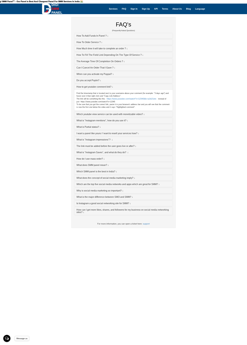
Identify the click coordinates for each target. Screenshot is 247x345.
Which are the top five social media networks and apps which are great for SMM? (117, 184)
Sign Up (146, 9)
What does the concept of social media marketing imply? (104, 178)
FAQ (124, 9)
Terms (165, 9)
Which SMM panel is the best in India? (95, 171)
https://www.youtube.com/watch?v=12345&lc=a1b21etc (131, 99)
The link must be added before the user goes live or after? (105, 146)
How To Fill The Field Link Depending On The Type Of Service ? (109, 55)
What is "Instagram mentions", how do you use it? (101, 120)
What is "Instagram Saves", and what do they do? (101, 152)
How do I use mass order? (89, 159)
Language (200, 9)
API (156, 9)
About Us (177, 9)
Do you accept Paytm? (87, 80)
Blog (188, 9)
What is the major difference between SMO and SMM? (103, 197)
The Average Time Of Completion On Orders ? (99, 61)
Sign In (134, 9)
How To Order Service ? (88, 42)
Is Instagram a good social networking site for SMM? (102, 203)
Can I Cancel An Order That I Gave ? (94, 67)
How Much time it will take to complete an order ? (101, 48)
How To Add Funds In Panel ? (91, 36)
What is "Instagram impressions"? (93, 139)
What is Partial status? (87, 127)
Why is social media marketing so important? (99, 190)
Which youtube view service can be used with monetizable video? (109, 114)
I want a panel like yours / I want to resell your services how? (106, 133)
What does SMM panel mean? (91, 165)
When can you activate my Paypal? (94, 74)
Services (113, 9)
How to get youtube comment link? (93, 87)
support (146, 224)
